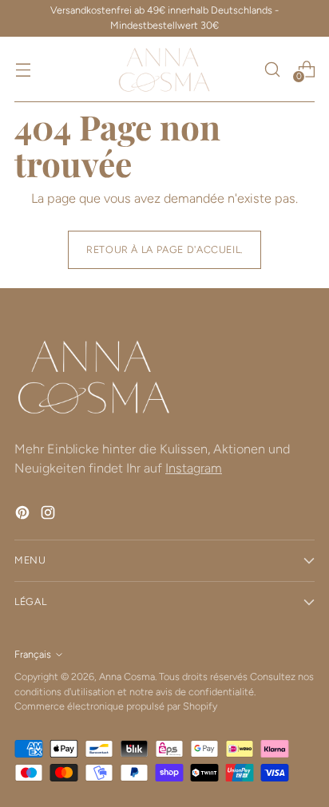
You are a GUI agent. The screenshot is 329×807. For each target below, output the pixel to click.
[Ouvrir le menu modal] (22, 69)
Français (32, 654)
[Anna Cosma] (164, 69)
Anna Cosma (127, 676)
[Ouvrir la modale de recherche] (272, 69)
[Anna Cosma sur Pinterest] (24, 515)
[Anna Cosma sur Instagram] (49, 515)
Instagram (193, 468)
